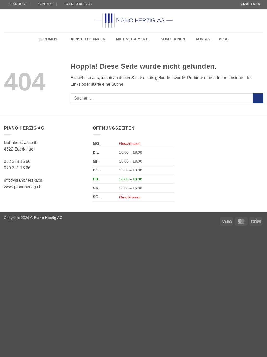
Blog (224, 39)
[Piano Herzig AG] (133, 20)
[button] (250, 4)
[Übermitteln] (258, 98)
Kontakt (204, 39)
